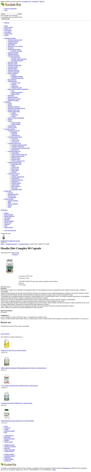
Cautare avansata (9, 451)
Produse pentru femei (14, 111)
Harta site (7, 448)
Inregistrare (35, 1)
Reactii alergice (12, 79)
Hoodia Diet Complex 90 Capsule (10, 241)
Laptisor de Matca (13, 200)
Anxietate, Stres (15, 83)
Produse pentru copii (13, 110)
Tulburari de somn (16, 87)
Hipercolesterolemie (17, 92)
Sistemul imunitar (13, 97)
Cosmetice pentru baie (17, 146)
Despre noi (7, 427)
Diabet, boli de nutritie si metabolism (18, 89)
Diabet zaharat (15, 94)
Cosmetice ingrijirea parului (19, 145)
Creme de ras (15, 141)
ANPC (54, 469)
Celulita (13, 113)
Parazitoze (11, 48)
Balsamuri (14, 132)
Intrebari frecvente (9, 445)
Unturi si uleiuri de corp (18, 161)
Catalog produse (8, 459)
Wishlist (6, 440)
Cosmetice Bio (12, 197)
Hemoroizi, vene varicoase (15, 46)
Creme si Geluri (12, 127)
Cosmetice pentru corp (14, 151)
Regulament (66, 468)
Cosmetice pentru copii (14, 143)
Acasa (6, 25)
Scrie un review (5, 334)
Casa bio (10, 192)
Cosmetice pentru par (14, 130)
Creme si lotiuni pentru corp (19, 154)
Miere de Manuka (13, 204)
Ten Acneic (14, 188)
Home (2, 244)
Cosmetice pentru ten (14, 173)
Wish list (41, 1)
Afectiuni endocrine (13, 70)
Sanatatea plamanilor (17, 60)
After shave (14, 138)
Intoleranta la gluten (13, 100)
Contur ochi (14, 175)
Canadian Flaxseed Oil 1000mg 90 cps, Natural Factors (16, 403)
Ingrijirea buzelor (16, 183)
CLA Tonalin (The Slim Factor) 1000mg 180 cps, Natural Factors (19, 385)
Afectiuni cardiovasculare (15, 40)
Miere (9, 202)
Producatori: (4, 210)
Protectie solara (15, 159)
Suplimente (7, 102)
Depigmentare (15, 178)
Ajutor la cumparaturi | (10, 8)
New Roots (7, 218)
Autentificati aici (26, 1)
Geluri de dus (15, 167)
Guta (12, 91)
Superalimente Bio (13, 194)
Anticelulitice (15, 153)
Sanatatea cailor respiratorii (18, 59)
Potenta (13, 75)
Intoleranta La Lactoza (14, 98)
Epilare (13, 165)
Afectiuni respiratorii (13, 56)
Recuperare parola (9, 438)
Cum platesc (7, 32)
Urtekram (7, 224)
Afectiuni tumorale (13, 41)
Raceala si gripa (15, 57)
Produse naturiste (9, 454)
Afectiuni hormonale (13, 71)
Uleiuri (10, 121)
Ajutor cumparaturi (9, 449)
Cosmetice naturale (9, 129)
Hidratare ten (15, 181)
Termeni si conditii (9, 431)
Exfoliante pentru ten (17, 180)
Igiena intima (15, 170)
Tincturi (10, 119)
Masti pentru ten (15, 186)
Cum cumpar (8, 30)
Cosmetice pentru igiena (14, 162)
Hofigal (6, 213)
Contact (6, 35)
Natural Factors (8, 227)
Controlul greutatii (13, 67)
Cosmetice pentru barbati (15, 137)
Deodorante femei (16, 164)
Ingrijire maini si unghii (17, 156)
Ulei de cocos (11, 196)
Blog (6, 10)
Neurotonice (14, 86)
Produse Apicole (9, 199)
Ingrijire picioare (16, 157)
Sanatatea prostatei (13, 52)
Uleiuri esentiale (15, 122)
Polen (9, 207)
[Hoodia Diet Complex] (3, 239)
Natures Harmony (9, 216)
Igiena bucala (15, 169)
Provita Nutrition (9, 221)
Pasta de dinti (15, 149)
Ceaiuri (10, 103)
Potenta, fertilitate (13, 73)
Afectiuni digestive (13, 54)
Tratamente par (15, 135)
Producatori (7, 457)
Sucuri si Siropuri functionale (16, 118)
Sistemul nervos (12, 81)
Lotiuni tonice (15, 184)
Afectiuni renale (12, 68)
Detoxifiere (11, 95)
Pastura (10, 205)
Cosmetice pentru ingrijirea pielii (20, 148)
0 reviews (15, 254)
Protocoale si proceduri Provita (16, 108)
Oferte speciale (8, 27)
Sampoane (14, 133)
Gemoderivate (12, 126)
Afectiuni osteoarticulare (15, 65)
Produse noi (7, 29)
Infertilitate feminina (17, 76)
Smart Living (8, 222)
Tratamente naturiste (10, 38)
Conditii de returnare (10, 446)
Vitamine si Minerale (13, 106)
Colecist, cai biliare (16, 51)
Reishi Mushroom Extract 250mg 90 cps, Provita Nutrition (17, 421)
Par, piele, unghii (12, 62)
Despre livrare (8, 33)
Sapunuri (13, 172)
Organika (7, 219)
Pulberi (10, 105)
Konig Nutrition (8, 214)
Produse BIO (8, 191)
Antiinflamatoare (12, 43)
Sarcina (13, 116)
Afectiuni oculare (13, 63)
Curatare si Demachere (17, 176)
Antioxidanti (11, 44)
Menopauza (14, 114)
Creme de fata (15, 140)
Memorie (13, 84)
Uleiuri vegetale (15, 124)
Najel (5, 226)
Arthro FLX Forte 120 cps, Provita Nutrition (13, 350)
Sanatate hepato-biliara (14, 49)
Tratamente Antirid (16, 189)
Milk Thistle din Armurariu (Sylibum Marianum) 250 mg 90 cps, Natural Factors (23, 368)
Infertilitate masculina (17, 78)
